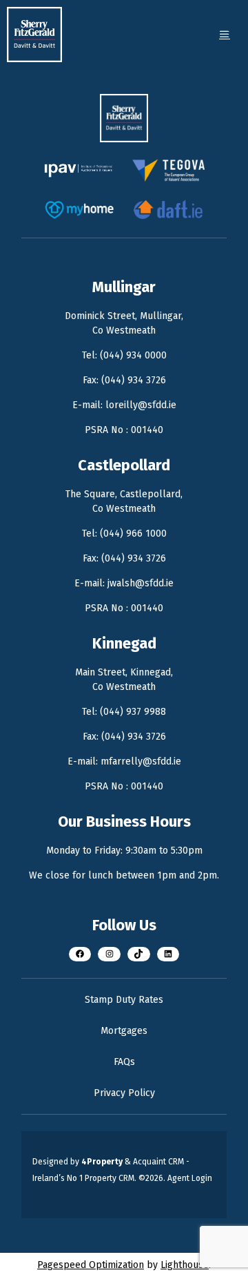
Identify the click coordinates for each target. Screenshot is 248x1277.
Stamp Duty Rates (124, 1000)
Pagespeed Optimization (90, 1265)
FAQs (124, 1062)
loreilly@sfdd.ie (140, 405)
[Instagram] (109, 954)
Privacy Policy (124, 1093)
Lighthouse (185, 1265)
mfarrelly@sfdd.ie (141, 761)
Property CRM (109, 1178)
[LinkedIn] (168, 954)
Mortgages (124, 1031)
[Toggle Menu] (224, 34)
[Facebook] (80, 954)
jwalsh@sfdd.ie (140, 583)
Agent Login (189, 1178)
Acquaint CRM (158, 1161)
